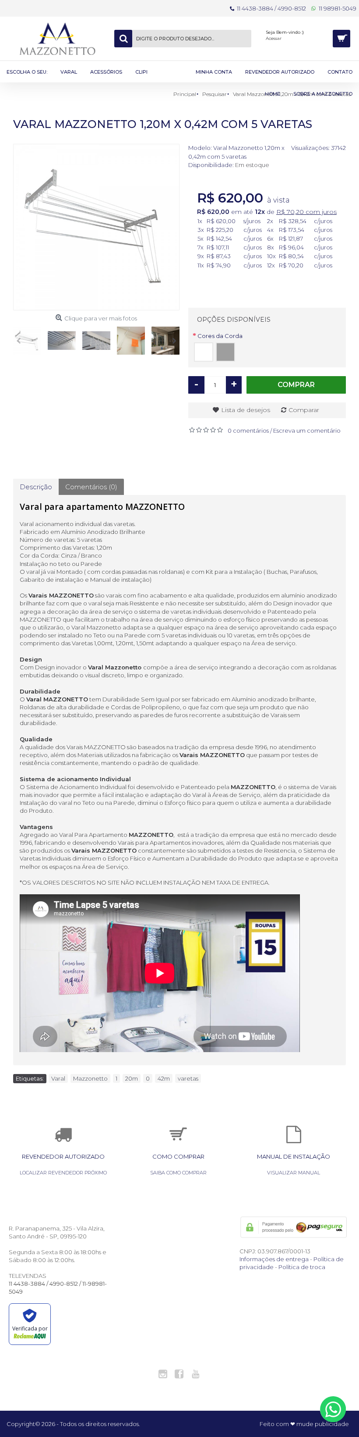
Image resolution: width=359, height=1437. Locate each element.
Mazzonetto (90, 1078)
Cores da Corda (220, 335)
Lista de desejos (245, 410)
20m (131, 1078)
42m (164, 1078)
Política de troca (301, 1266)
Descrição (36, 487)
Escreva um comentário (307, 430)
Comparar (304, 410)
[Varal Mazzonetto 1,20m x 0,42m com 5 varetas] (96, 227)
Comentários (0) (91, 487)
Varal (58, 1078)
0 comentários (248, 430)
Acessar (274, 38)
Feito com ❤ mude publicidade (304, 1423)
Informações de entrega (274, 1259)
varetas (188, 1078)
